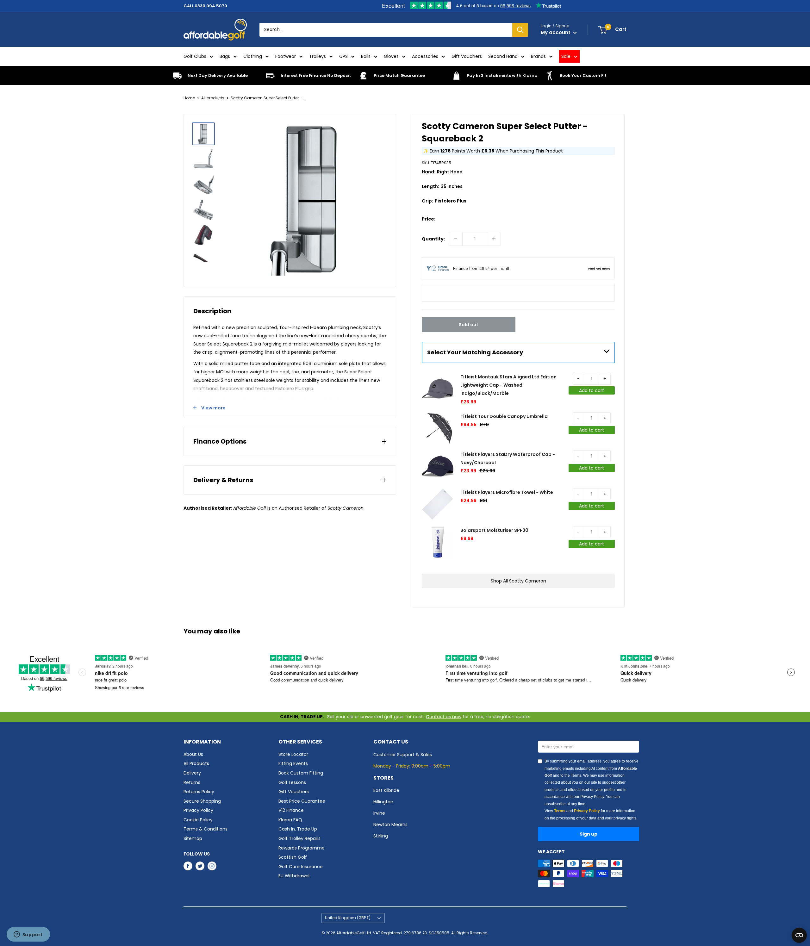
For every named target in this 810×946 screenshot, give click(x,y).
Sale (565, 56)
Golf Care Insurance (300, 866)
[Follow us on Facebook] (188, 866)
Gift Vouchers (467, 56)
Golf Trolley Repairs (299, 838)
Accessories (425, 56)
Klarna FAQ (290, 820)
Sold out (468, 324)
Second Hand (503, 56)
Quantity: (433, 239)
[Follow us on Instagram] (212, 866)
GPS (343, 56)
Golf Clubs (195, 56)
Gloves (391, 56)
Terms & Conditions (205, 829)
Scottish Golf (292, 857)
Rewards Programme (301, 848)
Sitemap (193, 838)
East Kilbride (386, 790)
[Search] (520, 30)
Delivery (192, 773)
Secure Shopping (202, 801)
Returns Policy (199, 791)
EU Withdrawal (293, 876)
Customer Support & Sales (402, 754)
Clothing (252, 56)
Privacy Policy (198, 810)
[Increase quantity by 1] (494, 239)
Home (189, 98)
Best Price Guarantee (301, 801)
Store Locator (293, 754)
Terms (559, 811)
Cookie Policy (198, 820)
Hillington (383, 802)
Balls (366, 56)
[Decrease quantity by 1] (455, 239)
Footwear (285, 56)
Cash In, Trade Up (297, 829)
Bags (225, 56)
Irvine (379, 813)
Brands (538, 56)
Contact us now (443, 716)
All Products (196, 763)
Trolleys (317, 56)
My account (556, 32)
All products (212, 98)
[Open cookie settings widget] (799, 935)
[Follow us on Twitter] (200, 866)
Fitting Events (293, 763)
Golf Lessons (292, 782)
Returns (192, 782)
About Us (193, 754)
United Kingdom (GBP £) (348, 917)
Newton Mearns (390, 824)
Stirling (380, 836)
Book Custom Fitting (300, 773)
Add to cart (591, 390)
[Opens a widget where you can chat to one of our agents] (28, 935)
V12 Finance (291, 810)
